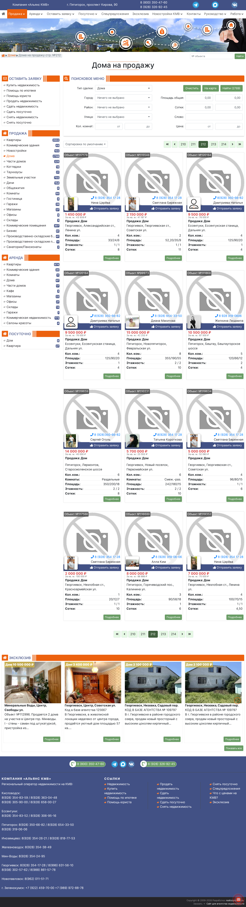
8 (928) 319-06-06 (168, 557)
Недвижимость (118, 784)
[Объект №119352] (215, 541)
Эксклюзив (140, 14)
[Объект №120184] (215, 182)
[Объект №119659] (92, 418)
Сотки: (179, 107)
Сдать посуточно (172, 802)
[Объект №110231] (154, 418)
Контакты (194, 14)
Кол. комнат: (84, 126)
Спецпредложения (115, 14)
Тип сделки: (85, 88)
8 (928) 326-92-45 (153, 7)
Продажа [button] (16, 14)
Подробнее (112, 258)
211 (193, 144)
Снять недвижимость (176, 806)
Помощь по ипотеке (122, 797)
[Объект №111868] (215, 300)
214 (223, 144)
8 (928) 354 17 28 (107, 198)
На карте (210, 88)
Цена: (180, 126)
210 (183, 144)
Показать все (234, 748)
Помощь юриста (119, 802)
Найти (240, 56)
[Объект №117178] (92, 182)
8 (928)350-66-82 (106, 434)
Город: (88, 97)
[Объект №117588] (92, 541)
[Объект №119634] (215, 418)
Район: (88, 107)
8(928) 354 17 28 (169, 434)
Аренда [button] (35, 14)
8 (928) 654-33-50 (168, 316)
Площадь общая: (172, 97)
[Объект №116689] (154, 541)
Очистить (191, 88)
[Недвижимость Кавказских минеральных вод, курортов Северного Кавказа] (3, 55)
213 (213, 144)
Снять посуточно (225, 784)
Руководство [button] (214, 14)
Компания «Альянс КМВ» (31, 4)
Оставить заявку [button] (59, 14)
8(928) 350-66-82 (229, 198)
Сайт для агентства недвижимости (225, 903)
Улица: (88, 117)
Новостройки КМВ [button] (166, 14)
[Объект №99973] (154, 300)
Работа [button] (235, 14)
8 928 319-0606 (230, 316)
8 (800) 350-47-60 (153, 2)
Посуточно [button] (86, 14)
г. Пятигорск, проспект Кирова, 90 (92, 4)
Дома (12, 55)
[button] (123, 88)
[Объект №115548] (154, 182)
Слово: (179, 117)
